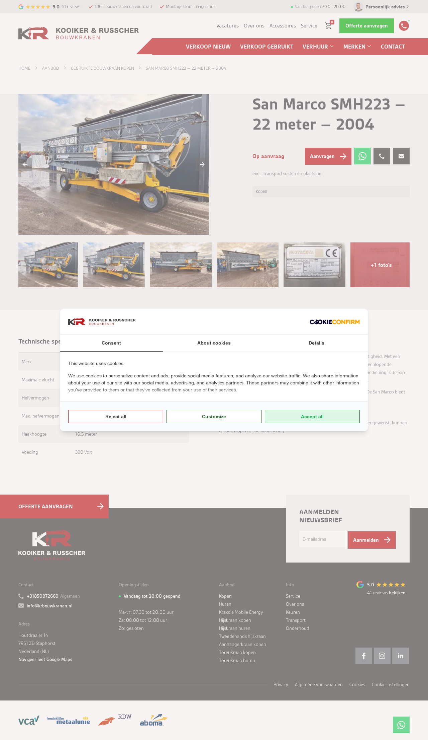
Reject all (115, 416)
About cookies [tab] (214, 343)
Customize (214, 416)
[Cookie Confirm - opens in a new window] (335, 321)
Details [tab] (316, 343)
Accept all (312, 416)
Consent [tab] (111, 343)
